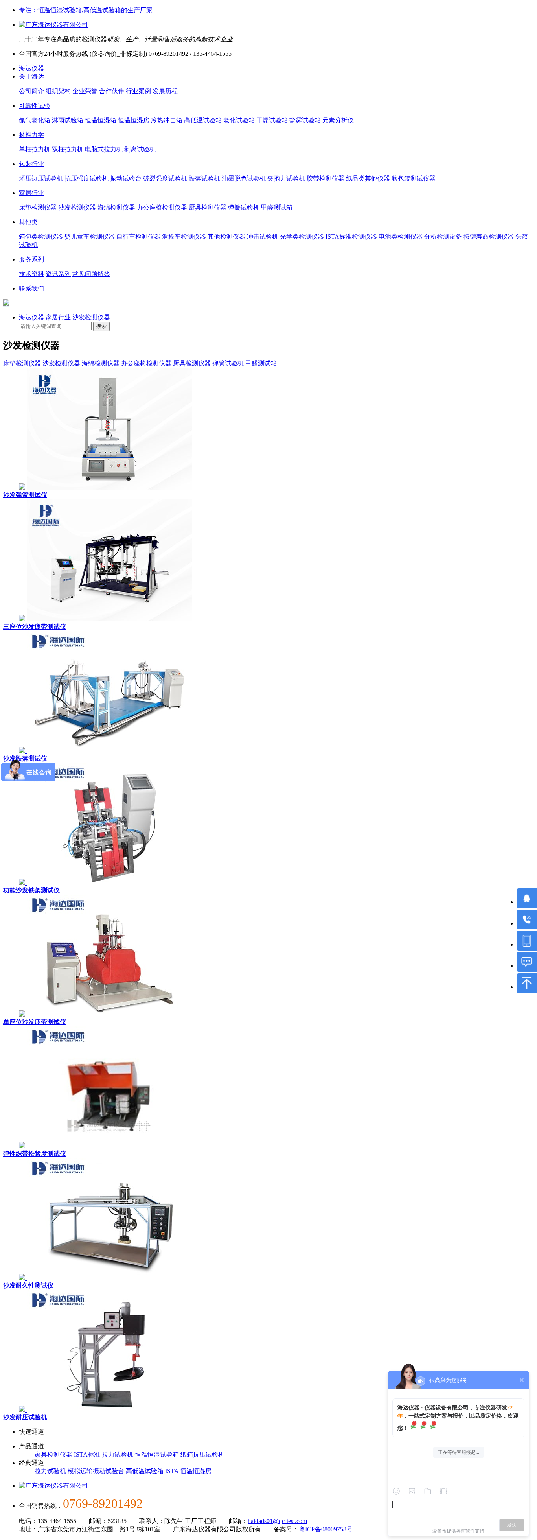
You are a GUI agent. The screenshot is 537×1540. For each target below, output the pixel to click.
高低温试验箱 (203, 120)
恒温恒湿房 (133, 120)
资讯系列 (58, 274)
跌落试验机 (204, 178)
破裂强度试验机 (165, 178)
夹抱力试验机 (286, 178)
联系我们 (31, 288)
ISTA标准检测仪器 (351, 236)
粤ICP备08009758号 (326, 1529)
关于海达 (31, 76)
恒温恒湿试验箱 (157, 1454)
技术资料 (31, 274)
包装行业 (31, 163)
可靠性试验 (34, 105)
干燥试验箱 (272, 120)
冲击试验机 (262, 236)
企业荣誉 (84, 91)
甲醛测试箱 (276, 207)
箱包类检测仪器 (41, 236)
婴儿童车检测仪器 (89, 236)
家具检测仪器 (53, 1454)
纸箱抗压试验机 (202, 1454)
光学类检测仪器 (302, 236)
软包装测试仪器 (414, 178)
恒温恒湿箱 (100, 120)
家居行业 (31, 193)
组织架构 (58, 91)
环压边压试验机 (41, 178)
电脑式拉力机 (104, 149)
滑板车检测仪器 (184, 236)
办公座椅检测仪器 (162, 207)
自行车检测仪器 (138, 236)
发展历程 (165, 91)
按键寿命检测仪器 (488, 236)
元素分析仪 (338, 120)
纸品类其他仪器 (368, 178)
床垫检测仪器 (38, 207)
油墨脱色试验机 (244, 178)
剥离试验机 (140, 149)
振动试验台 (126, 178)
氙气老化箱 (34, 120)
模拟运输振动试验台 (96, 1471)
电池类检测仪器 (401, 236)
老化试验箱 (239, 120)
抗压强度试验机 (86, 178)
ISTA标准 (87, 1454)
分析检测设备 (443, 236)
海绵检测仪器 (116, 207)
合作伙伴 (111, 91)
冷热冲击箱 (166, 120)
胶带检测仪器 (325, 178)
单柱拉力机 (34, 149)
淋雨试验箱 (67, 120)
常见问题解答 (91, 274)
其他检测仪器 (226, 236)
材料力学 (31, 134)
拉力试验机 (117, 1454)
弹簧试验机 (243, 207)
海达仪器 (31, 68)
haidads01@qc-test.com (277, 1521)
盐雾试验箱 (305, 120)
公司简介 (31, 91)
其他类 (28, 222)
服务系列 (31, 259)
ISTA (171, 1471)
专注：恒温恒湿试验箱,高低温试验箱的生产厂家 (86, 10)
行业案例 (138, 91)
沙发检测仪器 (77, 207)
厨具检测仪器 (207, 207)
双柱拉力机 (67, 149)
